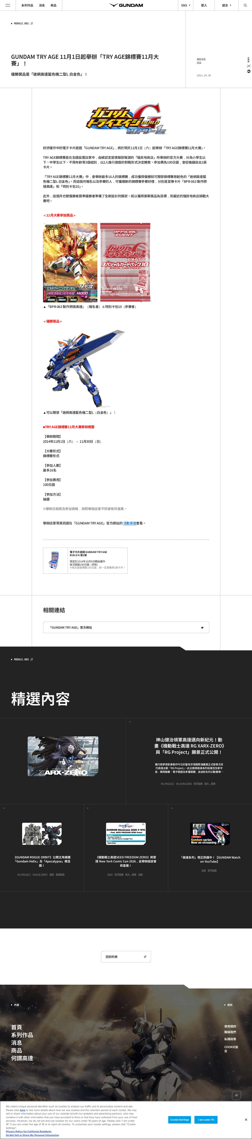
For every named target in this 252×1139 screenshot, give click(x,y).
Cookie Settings (179, 1119)
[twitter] (248, 66)
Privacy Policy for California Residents (28, 1131)
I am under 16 (206, 1119)
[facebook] (248, 71)
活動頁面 (129, 523)
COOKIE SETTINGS (233, 1049)
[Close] (246, 1120)
